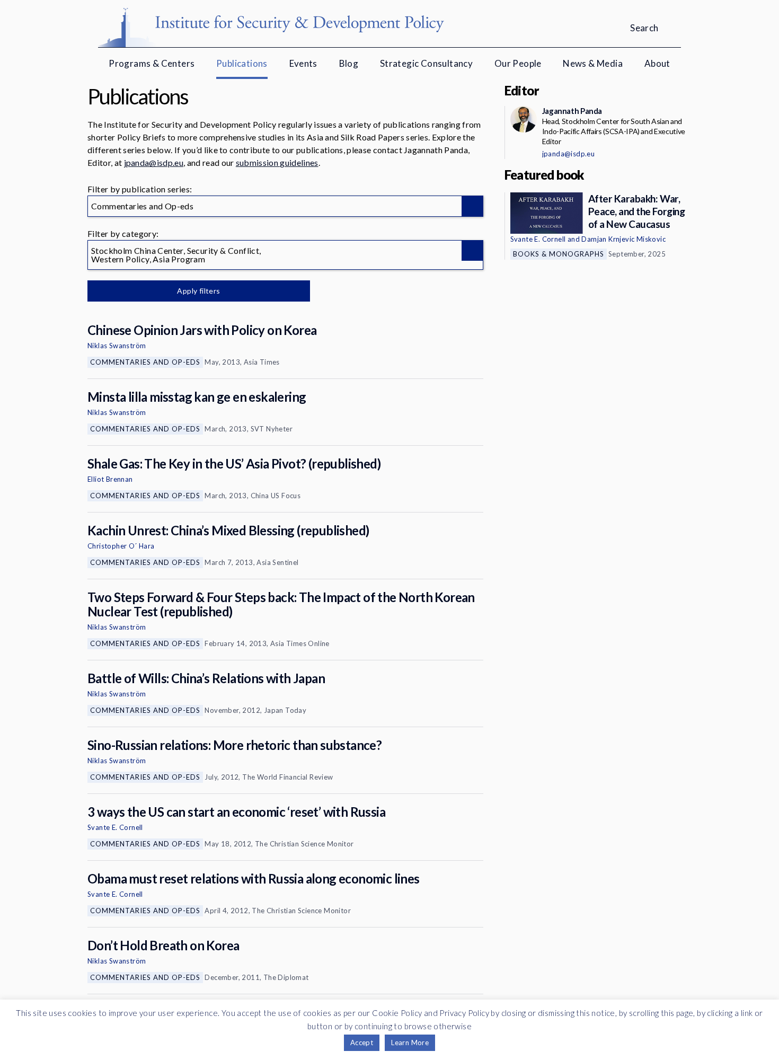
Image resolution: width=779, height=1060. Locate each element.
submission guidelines (277, 162)
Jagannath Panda (572, 111)
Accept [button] (361, 1042)
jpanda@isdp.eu (153, 162)
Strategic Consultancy (426, 63)
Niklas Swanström (116, 345)
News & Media (593, 63)
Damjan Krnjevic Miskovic (623, 239)
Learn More (410, 1042)
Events (303, 63)
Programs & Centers (151, 63)
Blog (349, 63)
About (657, 63)
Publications (242, 63)
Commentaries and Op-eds (145, 362)
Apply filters (198, 290)
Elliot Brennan (110, 479)
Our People (518, 63)
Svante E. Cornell (115, 827)
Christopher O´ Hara (121, 546)
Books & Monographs (558, 254)
